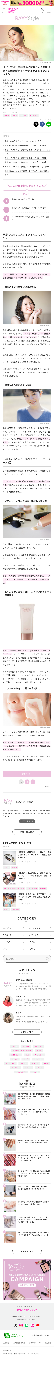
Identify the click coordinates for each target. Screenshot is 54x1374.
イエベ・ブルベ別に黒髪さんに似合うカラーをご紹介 (27, 166)
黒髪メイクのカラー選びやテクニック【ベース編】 (26, 145)
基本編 (14, 115)
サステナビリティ (33, 1353)
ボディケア (33, 935)
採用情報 (48, 1343)
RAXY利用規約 (17, 1316)
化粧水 (46, 1063)
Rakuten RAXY (14, 10)
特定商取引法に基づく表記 (26, 1319)
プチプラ (23, 1063)
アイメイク (15, 112)
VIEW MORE (27, 1032)
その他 (32, 948)
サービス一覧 (7, 1353)
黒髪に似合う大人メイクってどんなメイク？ (23, 141)
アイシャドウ (32, 888)
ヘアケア (6, 942)
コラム (5, 948)
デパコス (28, 1068)
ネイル (32, 942)
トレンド (15, 1059)
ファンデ (39, 1068)
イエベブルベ (10, 1063)
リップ (25, 1059)
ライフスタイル (21, 1072)
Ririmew (43, 888)
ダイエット (15, 1068)
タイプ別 (35, 1072)
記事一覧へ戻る (27, 832)
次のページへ (27, 774)
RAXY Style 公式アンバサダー (14, 888)
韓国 (27, 1055)
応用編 (14, 867)
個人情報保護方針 (19, 1343)
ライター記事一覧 (27, 821)
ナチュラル (33, 115)
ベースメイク (34, 928)
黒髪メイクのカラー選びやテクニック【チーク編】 (26, 158)
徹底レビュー (15, 1055)
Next (47, 786)
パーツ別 (23, 115)
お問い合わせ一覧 (20, 1353)
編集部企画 (38, 1046)
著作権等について (35, 1343)
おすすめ (26, 1046)
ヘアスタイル (38, 1059)
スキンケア (7, 928)
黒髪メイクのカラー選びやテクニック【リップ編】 (26, 162)
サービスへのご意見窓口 (32, 1316)
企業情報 (6, 1343)
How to (6, 115)
